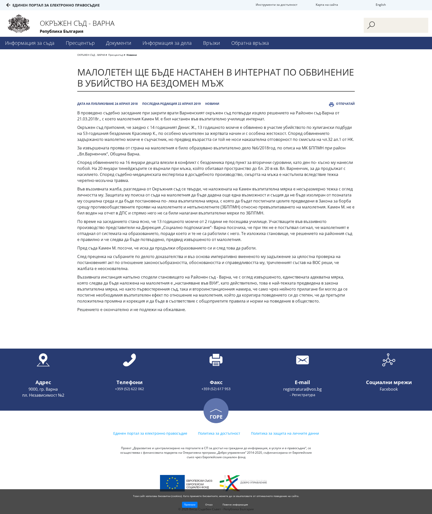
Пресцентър (80, 43)
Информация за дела (167, 43)
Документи (118, 43)
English (381, 5)
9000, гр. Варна (43, 389)
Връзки (211, 43)
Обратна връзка (250, 43)
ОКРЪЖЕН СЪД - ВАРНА (91, 55)
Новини (131, 55)
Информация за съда (29, 43)
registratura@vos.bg (302, 389)
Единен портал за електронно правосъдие (56, 5)
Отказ (208, 504)
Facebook (389, 389)
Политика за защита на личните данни (285, 433)
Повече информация (235, 504)
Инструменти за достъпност (277, 5)
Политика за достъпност (219, 433)
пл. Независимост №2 (43, 395)
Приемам (189, 504)
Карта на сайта (327, 5)
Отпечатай (345, 104)
